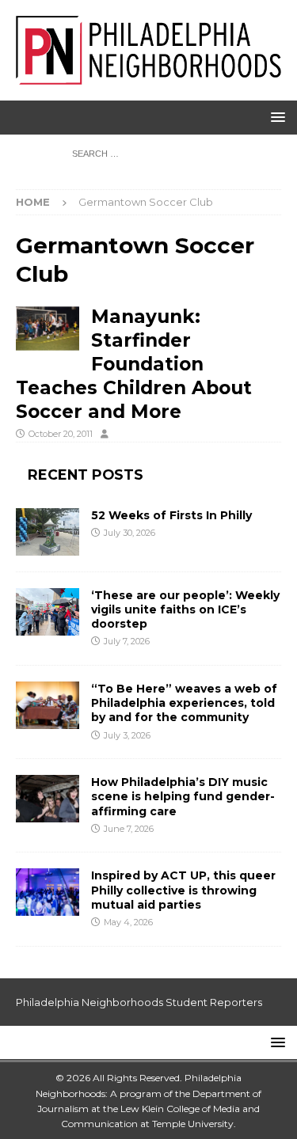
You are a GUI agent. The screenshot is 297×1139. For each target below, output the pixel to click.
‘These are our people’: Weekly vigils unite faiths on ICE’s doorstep (185, 609)
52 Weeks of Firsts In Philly (171, 515)
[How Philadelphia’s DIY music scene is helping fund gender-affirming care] (47, 798)
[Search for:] (148, 153)
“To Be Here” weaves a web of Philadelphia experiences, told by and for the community (184, 703)
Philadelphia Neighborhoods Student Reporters (139, 1002)
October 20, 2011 (61, 433)
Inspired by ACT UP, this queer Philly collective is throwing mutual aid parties (183, 889)
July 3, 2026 (127, 735)
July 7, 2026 (127, 641)
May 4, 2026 (128, 922)
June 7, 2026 (129, 828)
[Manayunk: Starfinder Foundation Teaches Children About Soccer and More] (47, 328)
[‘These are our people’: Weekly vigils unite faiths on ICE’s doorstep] (47, 612)
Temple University (193, 1124)
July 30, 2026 (129, 532)
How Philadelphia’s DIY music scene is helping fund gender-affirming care (183, 796)
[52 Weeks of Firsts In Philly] (47, 532)
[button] (275, 116)
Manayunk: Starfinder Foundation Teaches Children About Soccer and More (134, 364)
